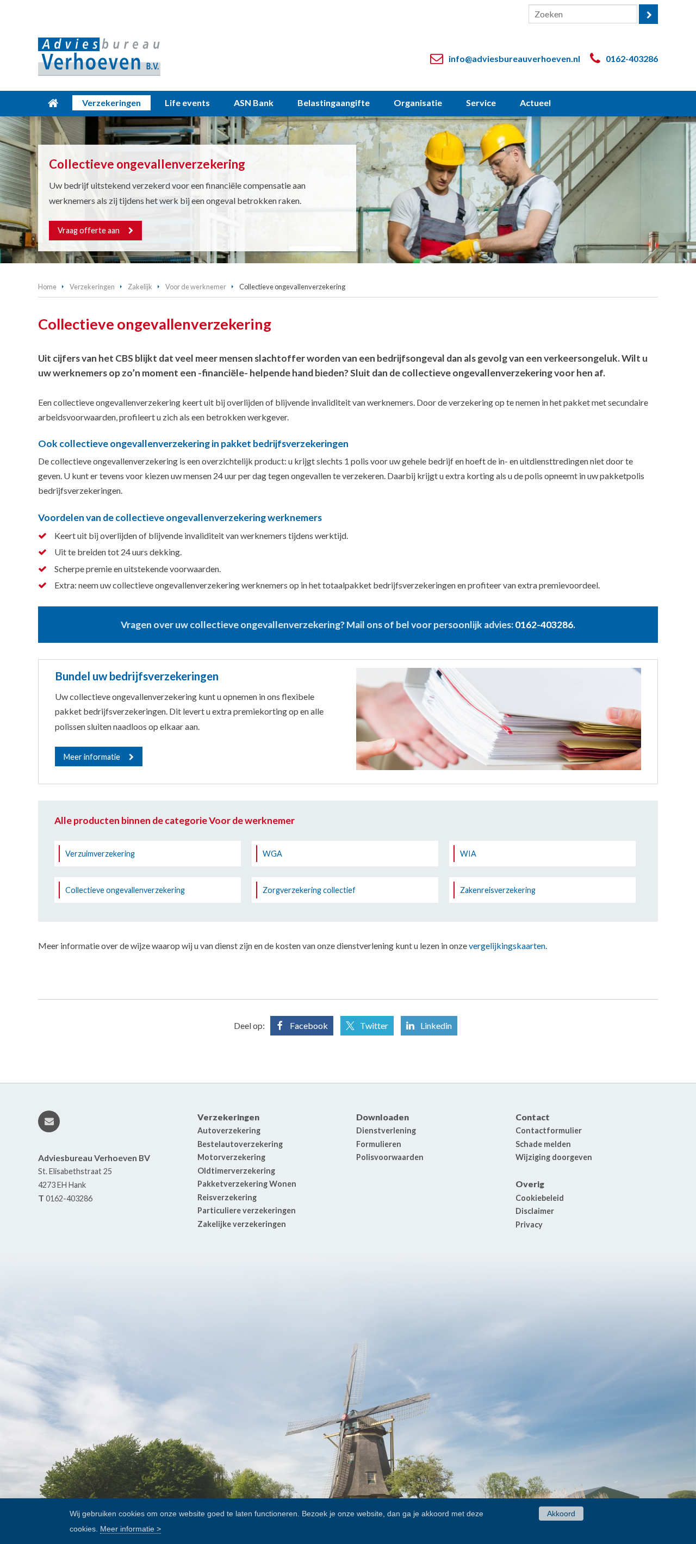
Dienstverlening (386, 1130)
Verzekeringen (92, 286)
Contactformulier (548, 1130)
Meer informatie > (130, 1528)
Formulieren (378, 1144)
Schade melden (543, 1144)
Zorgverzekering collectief (309, 890)
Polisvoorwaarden (390, 1157)
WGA (272, 853)
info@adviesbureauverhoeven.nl (514, 58)
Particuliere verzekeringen (246, 1210)
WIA (468, 853)
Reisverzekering (227, 1197)
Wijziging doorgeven (553, 1157)
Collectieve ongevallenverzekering (125, 890)
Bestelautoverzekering (240, 1144)
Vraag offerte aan (89, 230)
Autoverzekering (228, 1130)
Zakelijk (140, 286)
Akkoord (561, 1513)
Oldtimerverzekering (236, 1170)
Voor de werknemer (195, 286)
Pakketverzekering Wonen (246, 1183)
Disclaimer (534, 1211)
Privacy (529, 1224)
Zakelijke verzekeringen (241, 1224)
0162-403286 (632, 58)
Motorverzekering (231, 1157)
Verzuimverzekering (100, 853)
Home (47, 286)
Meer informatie (92, 756)
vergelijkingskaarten (507, 945)
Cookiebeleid (539, 1197)
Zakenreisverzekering (498, 890)
